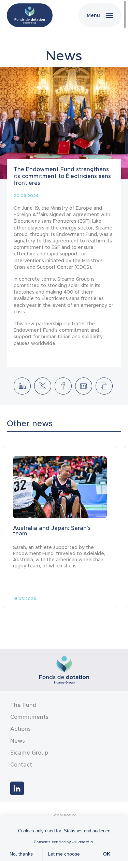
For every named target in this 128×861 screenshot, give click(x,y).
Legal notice (64, 814)
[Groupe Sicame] (30, 15)
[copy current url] (104, 386)
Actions (20, 728)
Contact (21, 764)
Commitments (29, 716)
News (17, 740)
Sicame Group (29, 752)
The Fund (23, 704)
